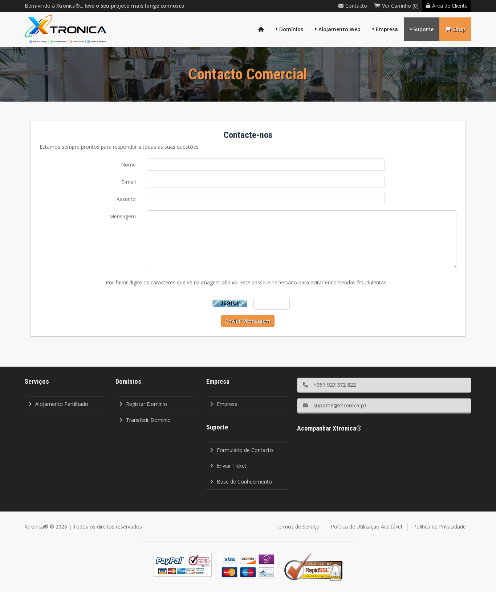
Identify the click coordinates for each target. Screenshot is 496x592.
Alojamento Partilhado (61, 403)
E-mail (128, 181)
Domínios (291, 29)
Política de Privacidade (439, 526)
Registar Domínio (146, 403)
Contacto (356, 5)
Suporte (423, 29)
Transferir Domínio (148, 419)
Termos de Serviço (297, 526)
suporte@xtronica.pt (340, 405)
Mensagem (122, 216)
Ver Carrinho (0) (400, 5)
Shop (459, 29)
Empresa (387, 29)
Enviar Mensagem (248, 320)
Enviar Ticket (232, 465)
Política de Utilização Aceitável (366, 526)
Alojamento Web (339, 29)
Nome (128, 164)
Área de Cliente (450, 5)
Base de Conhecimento (244, 481)
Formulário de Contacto (245, 450)
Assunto (126, 199)
